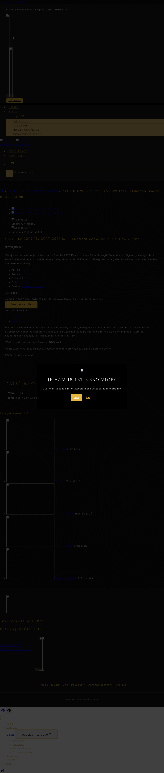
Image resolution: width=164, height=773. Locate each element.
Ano (76, 397)
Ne (88, 397)
